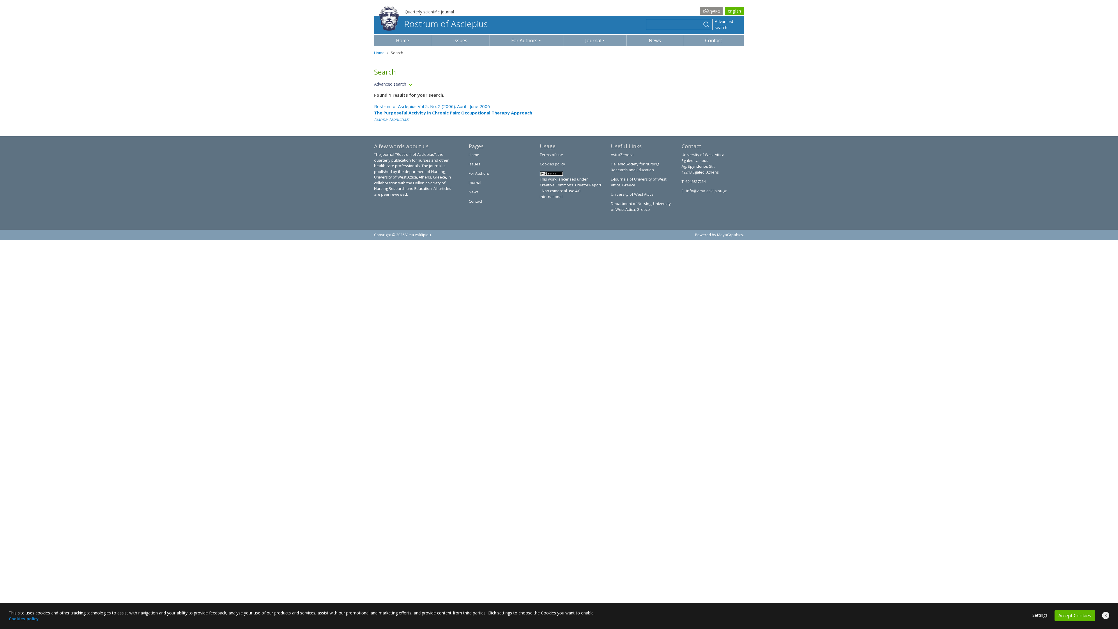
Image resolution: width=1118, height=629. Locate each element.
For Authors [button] (524, 40)
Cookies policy (552, 164)
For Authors (479, 173)
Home (402, 40)
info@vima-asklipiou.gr (706, 190)
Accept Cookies (1074, 615)
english (734, 11)
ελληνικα (711, 11)
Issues (460, 40)
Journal (475, 182)
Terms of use (551, 154)
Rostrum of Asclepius (446, 24)
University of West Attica (632, 194)
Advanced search (724, 24)
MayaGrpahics (730, 234)
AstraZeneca (622, 154)
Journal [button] (593, 40)
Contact (713, 40)
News (655, 40)
